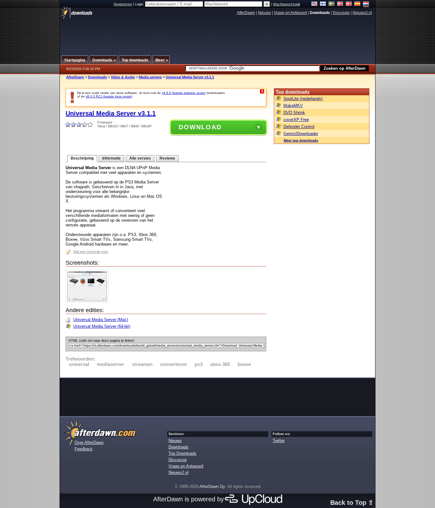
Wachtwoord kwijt (286, 4)
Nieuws (264, 13)
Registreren (123, 4)
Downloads (97, 77)
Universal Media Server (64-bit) (101, 326)
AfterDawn (246, 13)
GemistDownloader (300, 133)
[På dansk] (349, 4)
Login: (140, 4)
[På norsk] (340, 4)
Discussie (341, 13)
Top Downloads (182, 453)
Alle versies (140, 158)
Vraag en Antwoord (290, 13)
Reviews (167, 158)
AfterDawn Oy (212, 486)
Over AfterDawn (89, 442)
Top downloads (293, 91)
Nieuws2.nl (362, 13)
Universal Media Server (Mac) (100, 319)
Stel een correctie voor (90, 252)
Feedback (84, 449)
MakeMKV (293, 105)
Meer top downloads (301, 140)
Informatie (111, 158)
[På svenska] (332, 4)
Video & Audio (123, 77)
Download (200, 127)
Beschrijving (82, 158)
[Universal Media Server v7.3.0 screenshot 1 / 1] (89, 301)
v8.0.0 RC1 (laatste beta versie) (109, 96)
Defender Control (298, 126)
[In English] (314, 4)
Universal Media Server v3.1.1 (190, 77)
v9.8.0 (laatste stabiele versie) (184, 93)
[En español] (357, 4)
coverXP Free (296, 119)
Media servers (150, 77)
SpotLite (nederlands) (303, 98)
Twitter (279, 440)
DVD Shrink (294, 112)
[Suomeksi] (323, 4)
